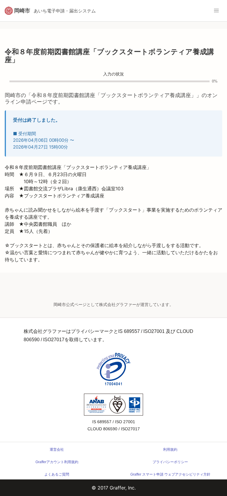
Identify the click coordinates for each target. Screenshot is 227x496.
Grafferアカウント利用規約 (56, 462)
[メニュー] (216, 10)
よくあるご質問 (56, 474)
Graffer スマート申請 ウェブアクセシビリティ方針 (170, 474)
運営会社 (57, 449)
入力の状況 (113, 74)
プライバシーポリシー (170, 462)
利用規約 (170, 449)
